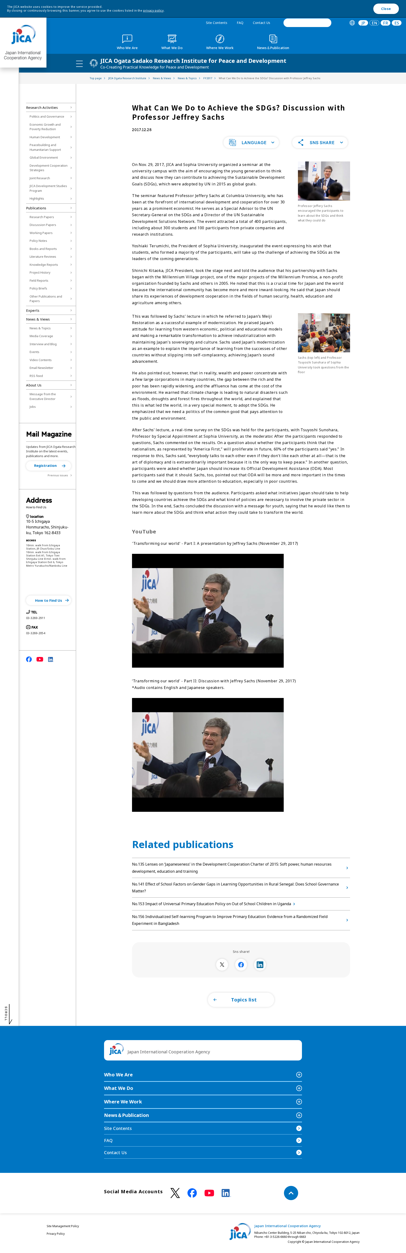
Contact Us (261, 22)
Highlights (37, 198)
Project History (40, 272)
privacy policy (153, 11)
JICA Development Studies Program (48, 188)
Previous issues (58, 475)
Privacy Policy (56, 1234)
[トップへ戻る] (291, 1193)
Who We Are (118, 1074)
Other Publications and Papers (46, 298)
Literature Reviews (43, 256)
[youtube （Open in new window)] (209, 1193)
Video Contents (41, 360)
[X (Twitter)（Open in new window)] (175, 1193)
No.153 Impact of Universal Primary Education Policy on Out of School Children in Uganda (211, 903)
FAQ (240, 22)
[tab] (352, 23)
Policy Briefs (38, 288)
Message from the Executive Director (43, 396)
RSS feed (36, 376)
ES (396, 23)
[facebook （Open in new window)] (192, 1193)
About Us (33, 385)
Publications (36, 208)
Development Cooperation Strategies (49, 167)
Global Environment (44, 157)
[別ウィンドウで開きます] (222, 965)
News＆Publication (126, 1115)
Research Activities (42, 107)
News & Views (38, 319)
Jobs (33, 406)
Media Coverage (41, 336)
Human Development (45, 137)
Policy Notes (38, 241)
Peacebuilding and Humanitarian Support (45, 147)
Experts (32, 310)
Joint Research (40, 178)
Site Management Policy (63, 1226)
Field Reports (39, 280)
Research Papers (42, 217)
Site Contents (216, 22)
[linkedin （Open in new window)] (226, 1193)
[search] (307, 22)
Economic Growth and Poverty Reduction (45, 126)
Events (34, 352)
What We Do (118, 1088)
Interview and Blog (43, 344)
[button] (48, 466)
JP (363, 23)
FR (385, 23)
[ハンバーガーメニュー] (79, 63)
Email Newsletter (41, 368)
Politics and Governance (47, 116)
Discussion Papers (43, 225)
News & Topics (40, 328)
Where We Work (123, 1101)
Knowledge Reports (44, 264)
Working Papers (41, 233)
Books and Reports (43, 249)
